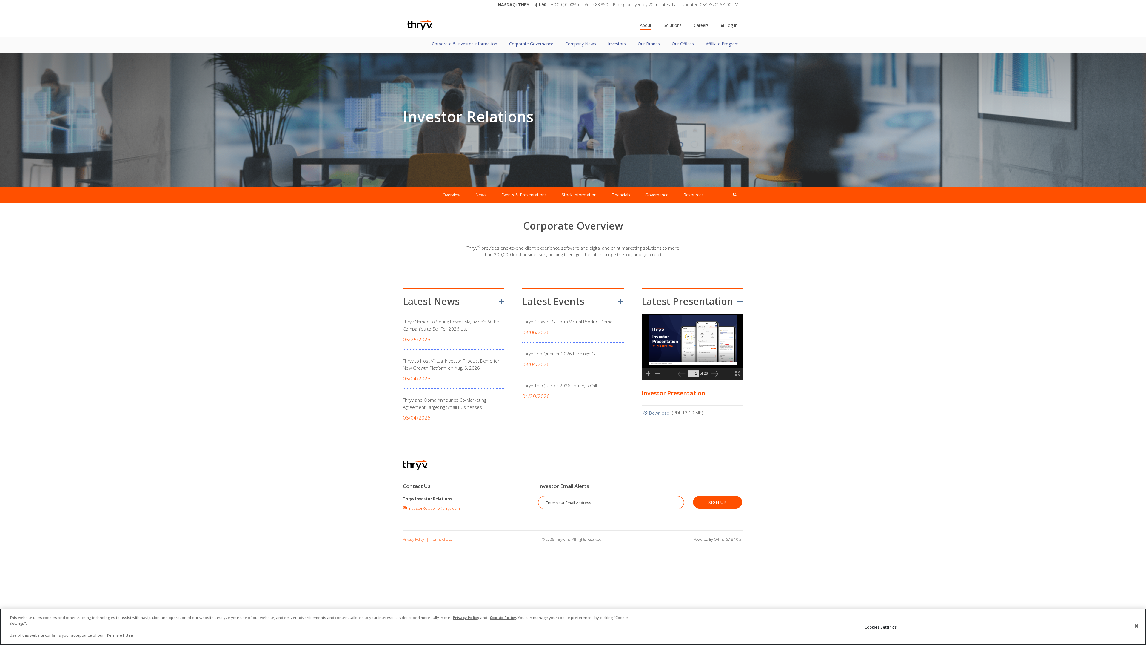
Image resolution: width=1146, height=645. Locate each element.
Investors (617, 44)
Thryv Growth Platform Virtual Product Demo (567, 322)
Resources (693, 195)
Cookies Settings (881, 627)
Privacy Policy (413, 539)
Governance (656, 195)
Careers (701, 25)
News (480, 195)
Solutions (673, 25)
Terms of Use (441, 539)
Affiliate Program (722, 44)
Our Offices (683, 44)
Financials (620, 195)
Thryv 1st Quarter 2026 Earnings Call (559, 385)
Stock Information (579, 195)
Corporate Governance (531, 44)
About (645, 25)
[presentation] (735, 195)
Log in (730, 25)
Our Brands (649, 44)
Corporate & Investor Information (464, 44)
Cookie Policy (503, 617)
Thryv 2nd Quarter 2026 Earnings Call (560, 354)
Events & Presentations (524, 195)
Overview (451, 195)
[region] (573, 627)
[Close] (1136, 626)
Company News (580, 44)
